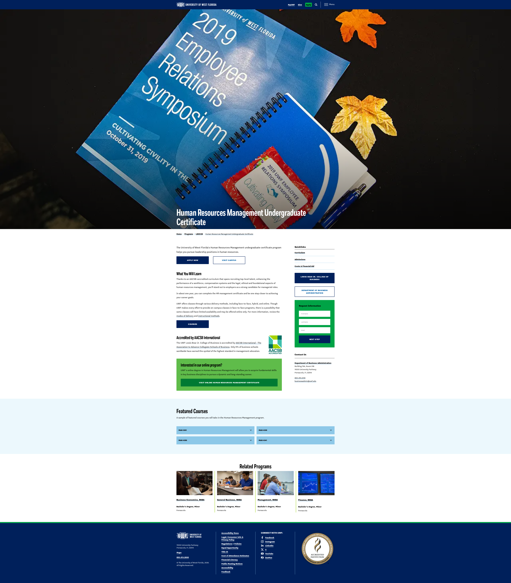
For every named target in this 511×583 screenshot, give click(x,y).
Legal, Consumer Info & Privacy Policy (232, 538)
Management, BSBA (268, 500)
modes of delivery (184, 316)
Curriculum (300, 252)
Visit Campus (229, 260)
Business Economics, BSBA (190, 500)
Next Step (314, 339)
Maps (179, 552)
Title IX (224, 552)
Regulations (226, 544)
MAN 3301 (183, 430)
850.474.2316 (300, 378)
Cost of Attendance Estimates (235, 556)
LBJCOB (199, 234)
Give (300, 4)
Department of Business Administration (315, 291)
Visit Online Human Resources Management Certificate (229, 382)
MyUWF (291, 4)
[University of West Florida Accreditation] (317, 549)
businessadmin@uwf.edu (305, 381)
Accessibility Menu (230, 533)
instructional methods (208, 316)
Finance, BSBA (305, 500)
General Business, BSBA (229, 500)
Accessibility (227, 567)
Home (179, 234)
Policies (238, 544)
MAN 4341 (263, 440)
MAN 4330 (263, 430)
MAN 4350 (183, 440)
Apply (308, 4)
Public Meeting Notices (232, 563)
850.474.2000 (183, 557)
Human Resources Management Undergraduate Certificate (229, 234)
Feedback (225, 571)
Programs (188, 234)
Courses (192, 324)
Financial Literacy (229, 559)
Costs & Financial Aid (304, 266)
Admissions (300, 259)
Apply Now (192, 260)
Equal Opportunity (229, 548)
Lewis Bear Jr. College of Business (315, 278)
